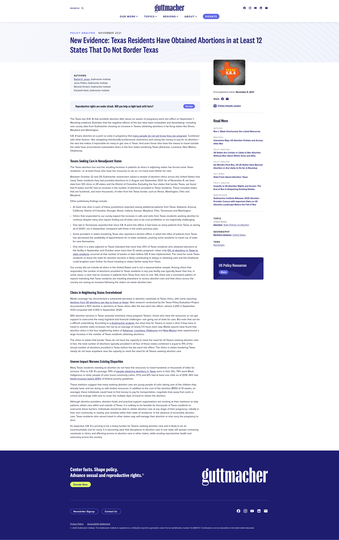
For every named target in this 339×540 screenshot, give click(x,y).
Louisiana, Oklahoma (146, 330)
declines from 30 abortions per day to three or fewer (99, 302)
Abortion (217, 224)
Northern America (222, 235)
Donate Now (80, 484)
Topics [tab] (149, 16)
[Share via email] (227, 98)
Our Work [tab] (127, 16)
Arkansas (128, 330)
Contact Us (111, 511)
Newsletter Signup (84, 511)
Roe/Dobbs (219, 245)
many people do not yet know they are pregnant (160, 135)
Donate (211, 16)
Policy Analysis (82, 33)
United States (239, 235)
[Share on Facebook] (222, 98)
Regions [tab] (169, 16)
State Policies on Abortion (236, 224)
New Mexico (170, 330)
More (223, 272)
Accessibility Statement (98, 524)
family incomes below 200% (85, 378)
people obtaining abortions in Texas (136, 371)
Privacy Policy (77, 524)
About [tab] (189, 16)
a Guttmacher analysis (122, 323)
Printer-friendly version (229, 105)
